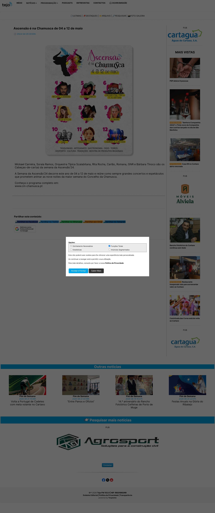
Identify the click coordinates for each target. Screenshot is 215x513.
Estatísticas (77, 250)
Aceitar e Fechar (78, 271)
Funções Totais (117, 246)
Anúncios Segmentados (120, 250)
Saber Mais (96, 271)
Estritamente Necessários (82, 246)
